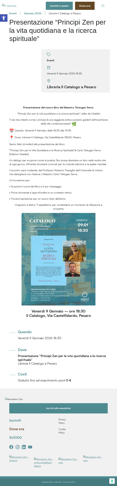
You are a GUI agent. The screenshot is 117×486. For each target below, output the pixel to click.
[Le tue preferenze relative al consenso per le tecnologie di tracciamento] (112, 481)
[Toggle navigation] (103, 5)
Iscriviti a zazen (59, 5)
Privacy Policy (61, 421)
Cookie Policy (61, 431)
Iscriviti (15, 420)
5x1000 (15, 437)
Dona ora (84, 5)
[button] (3, 18)
